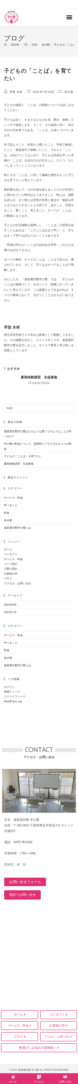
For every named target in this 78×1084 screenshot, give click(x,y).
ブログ (8, 578)
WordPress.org (13, 701)
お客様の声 (10, 573)
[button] (69, 17)
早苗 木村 (15, 92)
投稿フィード (12, 691)
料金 (6, 512)
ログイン (9, 686)
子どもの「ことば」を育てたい (23, 456)
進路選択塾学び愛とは (17, 527)
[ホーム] (5, 44)
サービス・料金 (13, 497)
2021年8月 (10, 604)
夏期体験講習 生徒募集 (39, 377)
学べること (10, 505)
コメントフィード (15, 696)
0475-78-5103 (23, 842)
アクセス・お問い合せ (17, 583)
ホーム (8, 549)
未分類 (68, 92)
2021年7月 (10, 612)
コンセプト (10, 554)
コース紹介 (10, 563)
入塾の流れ (10, 568)
